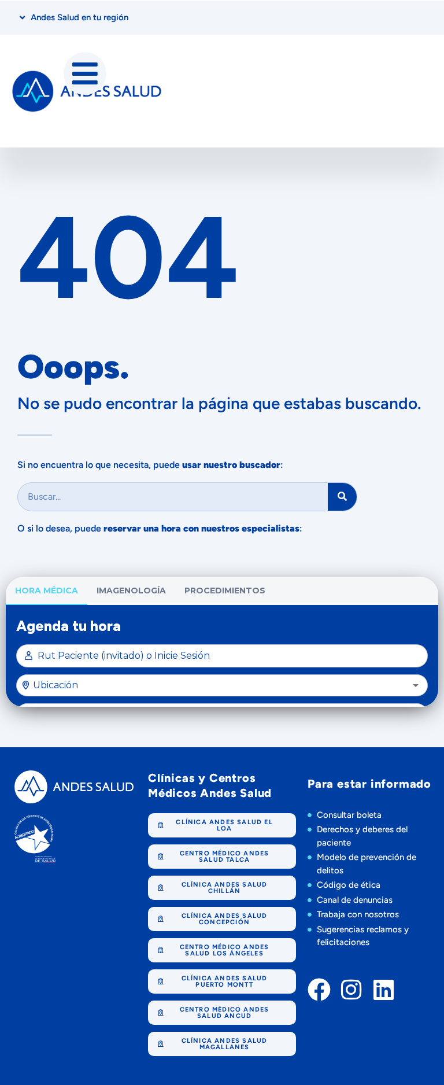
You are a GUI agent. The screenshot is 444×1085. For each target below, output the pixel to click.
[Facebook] (319, 989)
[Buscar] (342, 497)
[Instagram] (351, 989)
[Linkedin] (383, 989)
